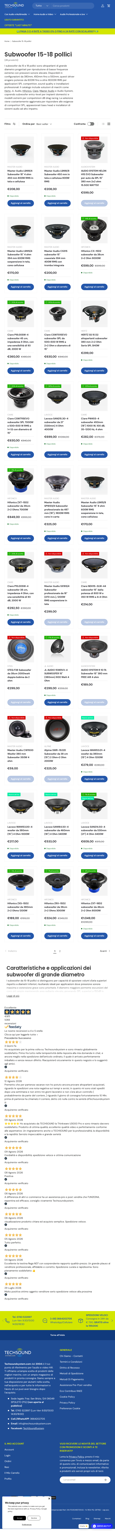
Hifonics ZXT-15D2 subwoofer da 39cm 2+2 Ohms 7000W (18, 506)
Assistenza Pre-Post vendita (76, 1385)
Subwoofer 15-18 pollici (21, 41)
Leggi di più (13, 995)
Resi (6, 1467)
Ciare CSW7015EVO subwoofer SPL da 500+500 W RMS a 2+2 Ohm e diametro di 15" (57, 342)
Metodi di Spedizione (71, 1373)
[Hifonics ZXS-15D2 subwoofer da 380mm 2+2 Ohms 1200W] (20, 882)
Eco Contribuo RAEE (71, 1391)
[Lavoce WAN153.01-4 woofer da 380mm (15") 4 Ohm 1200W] (94, 729)
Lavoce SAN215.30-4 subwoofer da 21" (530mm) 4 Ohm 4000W (56, 424)
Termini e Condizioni (71, 1361)
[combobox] (63, 6)
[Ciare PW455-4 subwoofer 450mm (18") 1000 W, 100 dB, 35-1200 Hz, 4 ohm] (94, 397)
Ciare (35, 90)
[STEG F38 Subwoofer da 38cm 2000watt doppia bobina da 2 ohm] (20, 649)
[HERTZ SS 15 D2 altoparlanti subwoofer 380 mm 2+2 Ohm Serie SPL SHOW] (94, 314)
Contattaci (76, 1518)
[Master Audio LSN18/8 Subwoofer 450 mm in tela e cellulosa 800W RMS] (57, 150)
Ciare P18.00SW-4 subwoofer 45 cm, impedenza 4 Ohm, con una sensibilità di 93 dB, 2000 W (20, 342)
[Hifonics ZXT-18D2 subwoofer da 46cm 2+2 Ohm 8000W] (94, 882)
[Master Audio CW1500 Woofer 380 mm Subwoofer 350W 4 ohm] (20, 729)
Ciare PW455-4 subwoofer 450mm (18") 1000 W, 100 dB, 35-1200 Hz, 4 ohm (93, 424)
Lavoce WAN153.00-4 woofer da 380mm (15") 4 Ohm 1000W (19, 830)
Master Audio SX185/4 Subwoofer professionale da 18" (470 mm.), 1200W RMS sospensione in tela (56, 595)
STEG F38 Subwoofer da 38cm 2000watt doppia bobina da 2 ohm (19, 675)
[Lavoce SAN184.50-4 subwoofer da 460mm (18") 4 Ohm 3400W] (57, 806)
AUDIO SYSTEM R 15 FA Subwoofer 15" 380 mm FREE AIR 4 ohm (94, 673)
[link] (28, 951)
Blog (87, 1518)
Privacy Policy (67, 1402)
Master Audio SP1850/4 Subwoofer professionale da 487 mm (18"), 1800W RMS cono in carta (56, 509)
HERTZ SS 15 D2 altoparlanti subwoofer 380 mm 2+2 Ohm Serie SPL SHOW (94, 340)
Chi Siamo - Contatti (71, 1356)
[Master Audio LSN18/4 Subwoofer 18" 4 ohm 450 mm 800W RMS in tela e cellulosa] (20, 150)
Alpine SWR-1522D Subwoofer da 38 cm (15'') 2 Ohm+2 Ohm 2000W (56, 755)
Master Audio (47, 90)
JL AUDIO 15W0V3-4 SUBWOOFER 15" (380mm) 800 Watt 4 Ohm (56, 675)
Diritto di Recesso (70, 1367)
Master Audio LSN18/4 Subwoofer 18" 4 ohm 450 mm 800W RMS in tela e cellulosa (20, 176)
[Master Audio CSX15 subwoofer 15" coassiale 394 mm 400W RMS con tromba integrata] (57, 230)
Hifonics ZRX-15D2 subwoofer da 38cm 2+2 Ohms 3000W (55, 907)
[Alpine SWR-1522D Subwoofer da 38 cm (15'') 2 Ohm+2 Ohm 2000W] (57, 729)
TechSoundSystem (33, 1428)
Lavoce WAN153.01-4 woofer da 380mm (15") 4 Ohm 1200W (93, 754)
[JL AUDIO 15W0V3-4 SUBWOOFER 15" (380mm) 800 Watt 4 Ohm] (57, 649)
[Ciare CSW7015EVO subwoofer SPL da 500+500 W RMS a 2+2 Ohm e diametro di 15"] (57, 314)
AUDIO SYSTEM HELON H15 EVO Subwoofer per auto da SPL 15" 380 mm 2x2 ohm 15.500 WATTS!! (93, 178)
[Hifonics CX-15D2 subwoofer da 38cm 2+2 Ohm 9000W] (94, 230)
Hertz (7, 90)
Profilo (8, 1478)
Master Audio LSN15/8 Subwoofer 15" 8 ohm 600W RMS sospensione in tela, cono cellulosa (93, 509)
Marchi (108, 1518)
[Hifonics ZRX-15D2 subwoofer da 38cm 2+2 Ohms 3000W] (57, 882)
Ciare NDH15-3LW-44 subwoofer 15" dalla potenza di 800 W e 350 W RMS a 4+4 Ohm (94, 591)
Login (7, 1455)
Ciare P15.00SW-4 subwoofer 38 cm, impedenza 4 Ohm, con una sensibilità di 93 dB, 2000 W (20, 593)
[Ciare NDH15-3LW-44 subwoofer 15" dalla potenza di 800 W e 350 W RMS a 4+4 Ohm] (94, 565)
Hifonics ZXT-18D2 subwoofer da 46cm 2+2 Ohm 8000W (92, 907)
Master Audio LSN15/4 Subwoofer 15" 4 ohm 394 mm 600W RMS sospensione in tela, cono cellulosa (19, 258)
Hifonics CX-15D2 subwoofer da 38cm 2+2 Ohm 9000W (92, 254)
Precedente (11, 1038)
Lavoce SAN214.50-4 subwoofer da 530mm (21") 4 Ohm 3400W (93, 830)
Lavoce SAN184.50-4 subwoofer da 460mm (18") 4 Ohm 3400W (57, 830)
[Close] (49, 1498)
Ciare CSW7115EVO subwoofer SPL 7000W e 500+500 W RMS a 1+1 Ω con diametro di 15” (20, 425)
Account (9, 1449)
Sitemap (97, 1518)
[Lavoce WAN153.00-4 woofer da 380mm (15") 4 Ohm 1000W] (20, 806)
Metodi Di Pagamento (72, 1379)
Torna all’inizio (57, 1335)
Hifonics (27, 90)
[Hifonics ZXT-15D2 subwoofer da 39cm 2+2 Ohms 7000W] (20, 481)
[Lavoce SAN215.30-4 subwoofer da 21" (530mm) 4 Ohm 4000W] (57, 397)
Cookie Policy (67, 1396)
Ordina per (28, 123)
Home (6, 41)
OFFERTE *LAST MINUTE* (18, 25)
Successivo (24, 1038)
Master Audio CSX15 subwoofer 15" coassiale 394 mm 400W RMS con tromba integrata (55, 258)
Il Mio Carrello (11, 1472)
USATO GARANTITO (14, 19)
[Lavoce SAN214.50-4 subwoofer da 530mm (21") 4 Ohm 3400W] (94, 806)
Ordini (7, 1461)
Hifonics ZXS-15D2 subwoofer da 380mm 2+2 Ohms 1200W (20, 907)
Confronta (80, 123)
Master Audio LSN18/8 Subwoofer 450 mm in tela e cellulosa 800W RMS (57, 176)
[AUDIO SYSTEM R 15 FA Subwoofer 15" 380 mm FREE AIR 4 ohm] (94, 649)
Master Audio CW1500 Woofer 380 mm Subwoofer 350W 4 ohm (20, 755)
